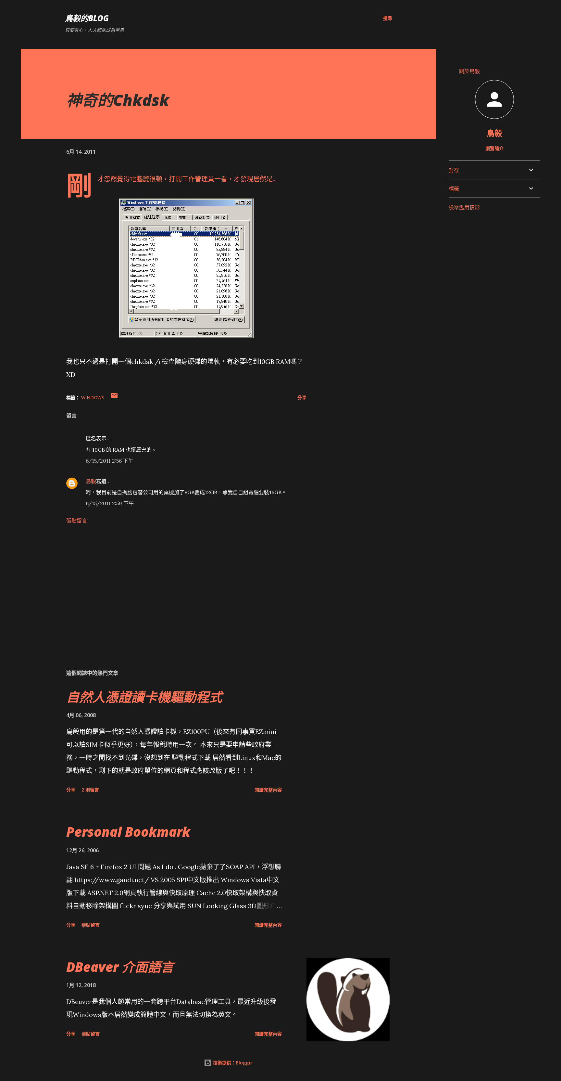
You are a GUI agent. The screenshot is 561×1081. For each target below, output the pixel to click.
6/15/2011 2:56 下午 (109, 460)
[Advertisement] (176, 587)
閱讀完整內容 (268, 790)
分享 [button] (301, 397)
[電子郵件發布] (114, 397)
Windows (92, 397)
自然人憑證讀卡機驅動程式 (144, 697)
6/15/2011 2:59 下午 (110, 503)
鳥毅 (91, 481)
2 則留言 (90, 790)
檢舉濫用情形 (464, 207)
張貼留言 (76, 520)
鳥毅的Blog (87, 18)
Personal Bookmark (128, 832)
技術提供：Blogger (232, 1063)
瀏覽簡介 (494, 148)
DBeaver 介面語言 (120, 967)
